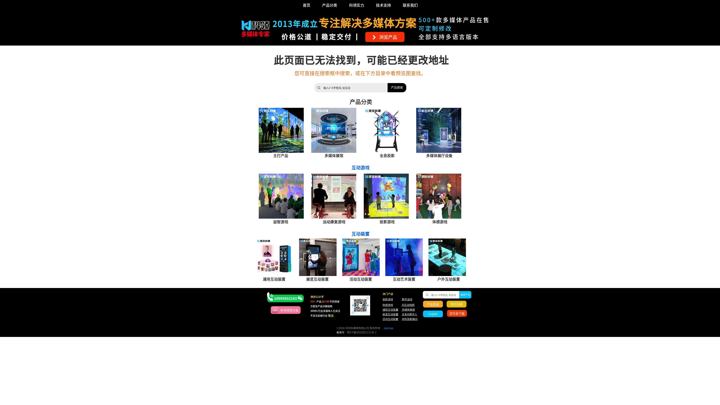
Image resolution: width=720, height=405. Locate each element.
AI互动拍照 (408, 305)
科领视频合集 (289, 310)
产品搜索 (397, 87)
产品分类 (329, 5)
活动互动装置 (390, 319)
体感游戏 (387, 305)
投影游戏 (387, 299)
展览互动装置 (388, 314)
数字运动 (407, 299)
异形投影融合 (409, 319)
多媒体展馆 (408, 309)
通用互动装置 (388, 309)
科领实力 (356, 5)
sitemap (388, 328)
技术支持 (383, 5)
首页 (306, 5)
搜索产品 (465, 294)
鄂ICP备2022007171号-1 (361, 332)
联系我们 (410, 5)
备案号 (340, 332)
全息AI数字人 (409, 314)
